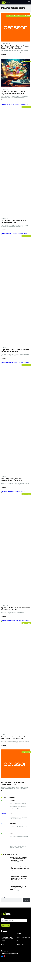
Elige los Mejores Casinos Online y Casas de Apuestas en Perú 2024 (19, 867)
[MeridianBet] (5, 849)
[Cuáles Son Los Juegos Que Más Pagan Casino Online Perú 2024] (15, 73)
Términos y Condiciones (23, 937)
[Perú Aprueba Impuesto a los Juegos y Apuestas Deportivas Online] (5, 892)
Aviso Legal (20, 944)
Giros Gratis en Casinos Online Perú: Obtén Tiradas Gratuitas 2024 (14, 738)
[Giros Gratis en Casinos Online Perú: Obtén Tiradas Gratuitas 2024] (15, 676)
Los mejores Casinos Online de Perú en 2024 (7, 938)
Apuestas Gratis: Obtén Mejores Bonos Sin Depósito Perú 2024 (15, 609)
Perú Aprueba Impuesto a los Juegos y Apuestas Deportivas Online (18, 888)
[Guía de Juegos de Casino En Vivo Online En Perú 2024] (15, 160)
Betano (12, 814)
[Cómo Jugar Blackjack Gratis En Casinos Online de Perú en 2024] (15, 418)
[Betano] (5, 813)
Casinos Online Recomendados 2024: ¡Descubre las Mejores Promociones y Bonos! (18, 859)
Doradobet (13, 823)
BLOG (9, 15)
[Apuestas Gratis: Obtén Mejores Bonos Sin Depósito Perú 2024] (15, 547)
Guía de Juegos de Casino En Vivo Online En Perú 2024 (13, 222)
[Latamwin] (5, 799)
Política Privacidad (22, 941)
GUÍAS (19, 934)
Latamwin (12, 800)
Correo (3, 918)
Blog (2, 944)
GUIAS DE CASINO (26, 15)
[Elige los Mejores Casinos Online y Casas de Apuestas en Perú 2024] (5, 873)
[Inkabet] (5, 832)
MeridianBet (13, 843)
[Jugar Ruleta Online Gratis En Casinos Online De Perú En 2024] (15, 289)
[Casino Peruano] (6, 2)
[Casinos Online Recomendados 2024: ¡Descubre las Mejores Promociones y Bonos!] (5, 863)
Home (2, 10)
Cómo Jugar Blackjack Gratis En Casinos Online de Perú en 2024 (13, 480)
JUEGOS (3, 941)
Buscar (3, 897)
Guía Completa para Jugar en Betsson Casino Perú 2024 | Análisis (15, 47)
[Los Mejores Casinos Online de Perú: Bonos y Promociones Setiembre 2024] (5, 883)
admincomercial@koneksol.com (10, 953)
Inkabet (12, 833)
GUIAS (18, 15)
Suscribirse (5, 925)
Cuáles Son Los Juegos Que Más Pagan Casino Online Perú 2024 (13, 93)
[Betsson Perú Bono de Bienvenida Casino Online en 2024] (15, 763)
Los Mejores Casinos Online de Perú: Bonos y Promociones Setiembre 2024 (19, 878)
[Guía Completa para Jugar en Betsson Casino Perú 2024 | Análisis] (15, 27)
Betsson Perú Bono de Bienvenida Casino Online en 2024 (13, 783)
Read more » (4, 54)
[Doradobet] (5, 823)
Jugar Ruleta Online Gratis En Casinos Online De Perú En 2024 (15, 351)
